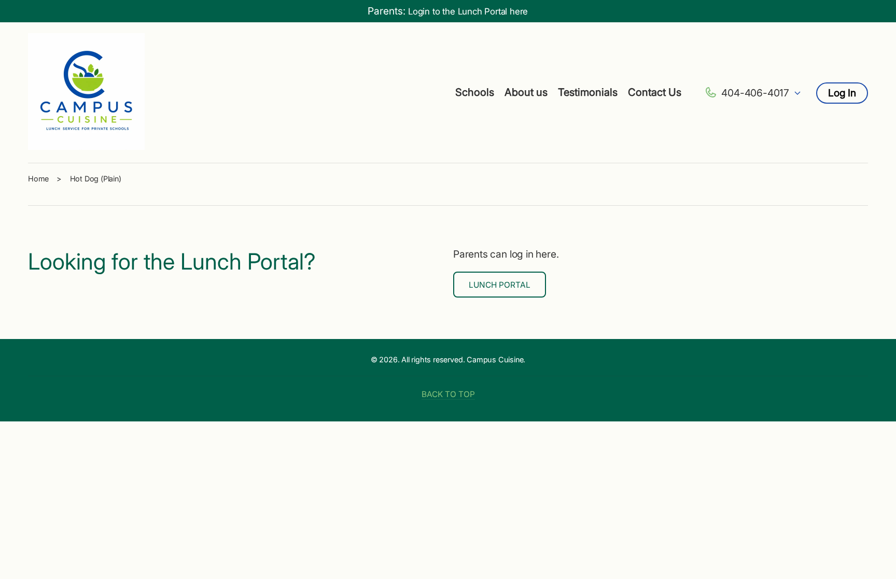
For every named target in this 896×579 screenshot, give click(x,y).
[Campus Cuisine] (86, 93)
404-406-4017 (755, 93)
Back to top (448, 394)
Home (38, 178)
